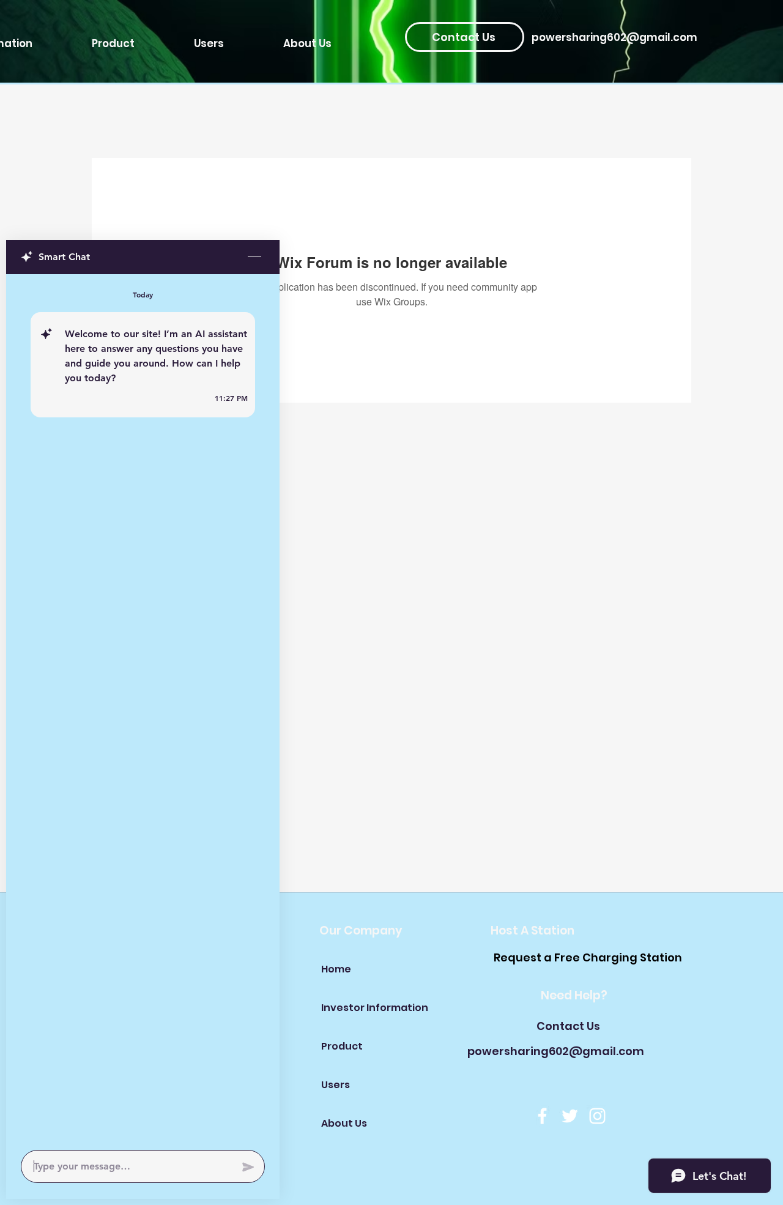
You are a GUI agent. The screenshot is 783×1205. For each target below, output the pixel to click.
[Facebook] (542, 1116)
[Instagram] (597, 1116)
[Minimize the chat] (254, 257)
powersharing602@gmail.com (614, 37)
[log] (143, 708)
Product (342, 1046)
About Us (344, 1123)
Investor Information (364, 1008)
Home (336, 969)
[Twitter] (570, 1116)
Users (335, 1085)
